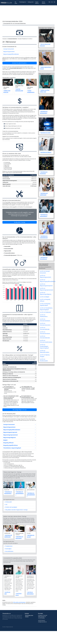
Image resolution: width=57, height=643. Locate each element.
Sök (54, 2)
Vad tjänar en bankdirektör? (8, 492)
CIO (6, 504)
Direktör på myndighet (11, 507)
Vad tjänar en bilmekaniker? (43, 112)
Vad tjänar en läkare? (46, 152)
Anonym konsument (8, 49)
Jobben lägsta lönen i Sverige (45, 67)
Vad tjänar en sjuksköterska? (44, 236)
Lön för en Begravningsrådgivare (45, 293)
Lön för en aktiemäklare (30, 592)
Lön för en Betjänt (44, 297)
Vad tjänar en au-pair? (30, 536)
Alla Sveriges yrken (29, 615)
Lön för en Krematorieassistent (45, 324)
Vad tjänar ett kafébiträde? (8, 536)
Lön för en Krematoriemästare (45, 332)
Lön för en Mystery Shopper (45, 355)
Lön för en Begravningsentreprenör (46, 284)
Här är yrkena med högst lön (45, 44)
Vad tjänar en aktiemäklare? (43, 215)
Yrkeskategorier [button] (22, 2)
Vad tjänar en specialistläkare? (20, 493)
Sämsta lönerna (43, 2)
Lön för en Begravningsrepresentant (46, 289)
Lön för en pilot (7, 592)
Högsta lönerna (37, 2)
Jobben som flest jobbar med (44, 90)
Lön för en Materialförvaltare (44, 351)
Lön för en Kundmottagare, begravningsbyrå (44, 346)
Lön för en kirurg (18, 594)
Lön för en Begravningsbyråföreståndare (47, 280)
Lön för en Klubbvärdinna (43, 315)
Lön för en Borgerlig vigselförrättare (45, 304)
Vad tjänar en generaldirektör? (31, 494)
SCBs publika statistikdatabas (19, 602)
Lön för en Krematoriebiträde (44, 328)
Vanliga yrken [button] (31, 2)
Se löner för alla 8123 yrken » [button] (19, 63)
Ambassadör (8, 502)
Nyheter (27, 616)
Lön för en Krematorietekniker (45, 337)
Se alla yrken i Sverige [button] (19, 222)
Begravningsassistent (8, 51)
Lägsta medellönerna (30, 91)
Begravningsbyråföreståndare (11, 54)
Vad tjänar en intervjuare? (19, 537)
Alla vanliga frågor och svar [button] (20, 409)
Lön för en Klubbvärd (45, 312)
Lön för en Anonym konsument (45, 272)
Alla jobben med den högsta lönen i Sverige (16, 509)
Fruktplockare (8, 546)
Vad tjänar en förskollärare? (43, 258)
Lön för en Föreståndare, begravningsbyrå (46, 308)
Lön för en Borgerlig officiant (45, 300)
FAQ (49, 2)
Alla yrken (16, 2)
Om (52, 2)
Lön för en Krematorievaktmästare (46, 341)
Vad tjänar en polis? (46, 132)
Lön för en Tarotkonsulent (44, 360)
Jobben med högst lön (6, 91)
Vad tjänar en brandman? (43, 172)
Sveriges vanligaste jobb (19, 89)
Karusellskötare (9, 551)
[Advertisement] (28, 12)
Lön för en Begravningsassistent (45, 276)
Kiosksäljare (8, 548)
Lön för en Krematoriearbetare (45, 319)
